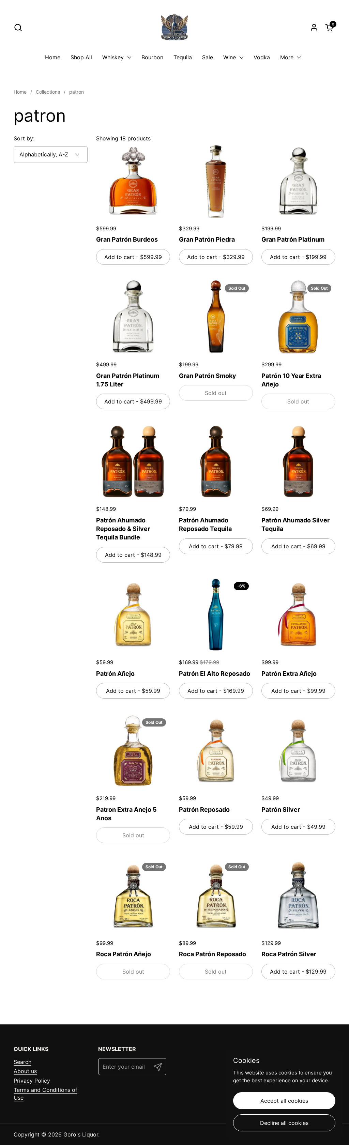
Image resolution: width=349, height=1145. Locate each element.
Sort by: (24, 138)
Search (22, 1061)
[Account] (314, 27)
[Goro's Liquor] (174, 27)
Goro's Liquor (80, 1134)
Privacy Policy (32, 1080)
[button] (18, 27)
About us (25, 1071)
